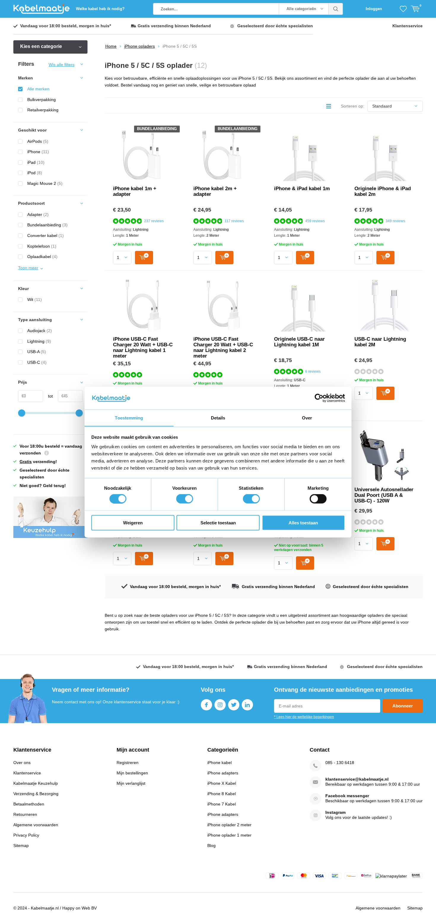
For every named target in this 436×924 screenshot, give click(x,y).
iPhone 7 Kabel (221, 804)
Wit (34, 299)
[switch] (184, 499)
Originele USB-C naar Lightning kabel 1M (299, 341)
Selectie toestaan (218, 522)
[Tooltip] (46, 453)
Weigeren (133, 522)
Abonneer (402, 705)
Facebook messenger (347, 795)
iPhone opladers (139, 46)
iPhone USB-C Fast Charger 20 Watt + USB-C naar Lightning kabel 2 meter (223, 347)
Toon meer (28, 267)
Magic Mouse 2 (45, 183)
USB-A (36, 351)
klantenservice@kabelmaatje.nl (357, 779)
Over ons (22, 762)
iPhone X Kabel (221, 783)
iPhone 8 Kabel (221, 793)
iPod (34, 172)
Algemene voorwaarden (35, 824)
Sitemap (21, 845)
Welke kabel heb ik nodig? (100, 9)
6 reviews (313, 371)
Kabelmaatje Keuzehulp (35, 783)
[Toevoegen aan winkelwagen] (144, 257)
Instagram (220, 704)
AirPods (37, 141)
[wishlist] (403, 9)
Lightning (39, 341)
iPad (35, 162)
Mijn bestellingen (132, 773)
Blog (211, 845)
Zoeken (336, 9)
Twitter (233, 704)
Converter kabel (45, 235)
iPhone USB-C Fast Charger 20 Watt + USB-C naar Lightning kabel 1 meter (143, 347)
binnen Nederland (174, 25)
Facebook (206, 704)
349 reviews (395, 221)
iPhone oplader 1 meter (229, 835)
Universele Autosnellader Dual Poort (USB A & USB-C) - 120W (383, 495)
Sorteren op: (352, 106)
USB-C (37, 362)
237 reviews (154, 221)
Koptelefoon (41, 246)
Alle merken (38, 89)
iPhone (38, 151)
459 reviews (315, 221)
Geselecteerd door (275, 25)
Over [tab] (307, 417)
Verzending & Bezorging (35, 793)
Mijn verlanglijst (131, 783)
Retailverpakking (42, 110)
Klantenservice (407, 25)
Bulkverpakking (41, 99)
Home (111, 46)
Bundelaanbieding (47, 224)
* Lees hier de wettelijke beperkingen (304, 717)
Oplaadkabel (42, 256)
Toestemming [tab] (129, 417)
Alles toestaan (303, 522)
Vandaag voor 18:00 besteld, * (65, 25)
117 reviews (234, 221)
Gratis (26, 461)
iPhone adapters (222, 773)
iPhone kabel (219, 762)
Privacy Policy (26, 835)
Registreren (128, 762)
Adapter (38, 214)
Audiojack (39, 330)
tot (48, 396)
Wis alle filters (61, 64)
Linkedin (247, 704)
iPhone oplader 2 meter (229, 824)
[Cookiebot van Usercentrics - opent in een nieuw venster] (319, 397)
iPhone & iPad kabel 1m (302, 188)
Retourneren (25, 814)
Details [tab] (218, 417)
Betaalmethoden (28, 804)
